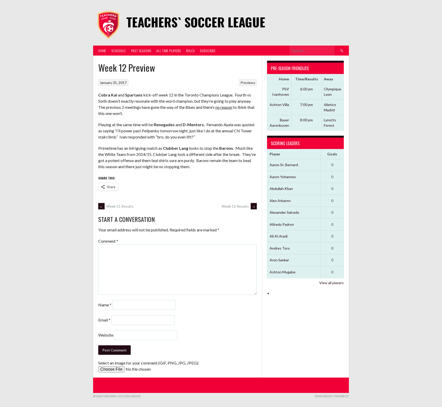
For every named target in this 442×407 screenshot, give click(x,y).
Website (105, 335)
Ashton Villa (279, 104)
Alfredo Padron (282, 224)
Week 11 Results (117, 206)
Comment (108, 241)
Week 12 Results (239, 206)
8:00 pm (306, 120)
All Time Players (168, 50)
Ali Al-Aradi (279, 236)
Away (328, 79)
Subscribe (208, 50)
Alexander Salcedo (284, 212)
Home (102, 50)
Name (105, 304)
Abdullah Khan (281, 188)
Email (104, 319)
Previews (247, 82)
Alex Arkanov (280, 200)
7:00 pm (306, 104)
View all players (331, 283)
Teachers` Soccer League (195, 22)
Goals (332, 154)
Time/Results (306, 79)
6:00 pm (306, 89)
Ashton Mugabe (282, 272)
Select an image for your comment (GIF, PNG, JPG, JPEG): (148, 362)
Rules (190, 50)
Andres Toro (280, 248)
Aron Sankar (279, 260)
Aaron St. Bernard (284, 165)
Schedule (118, 50)
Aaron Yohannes (283, 177)
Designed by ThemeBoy (332, 396)
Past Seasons (141, 50)
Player (275, 154)
